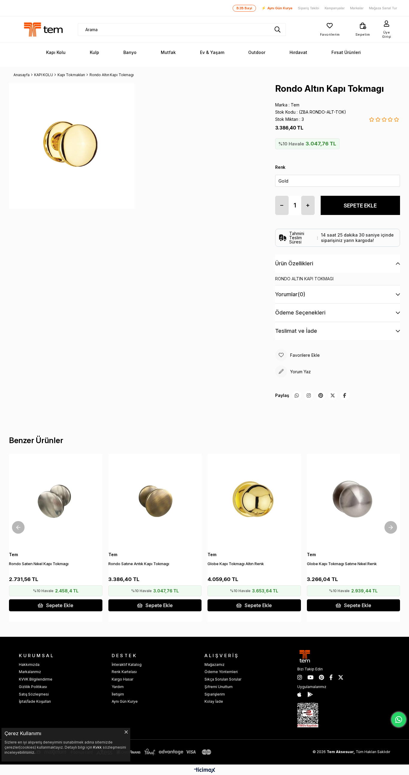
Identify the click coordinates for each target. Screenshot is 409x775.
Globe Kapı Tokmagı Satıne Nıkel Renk (342, 563)
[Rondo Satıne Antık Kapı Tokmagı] (155, 500)
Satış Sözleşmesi (34, 694)
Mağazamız (215, 664)
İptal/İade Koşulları (35, 701)
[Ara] (277, 30)
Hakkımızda (29, 664)
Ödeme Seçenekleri (300, 312)
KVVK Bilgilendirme (35, 679)
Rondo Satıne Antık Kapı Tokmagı (138, 563)
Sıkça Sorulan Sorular (223, 679)
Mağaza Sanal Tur (383, 8)
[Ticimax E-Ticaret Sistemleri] (204, 771)
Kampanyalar (335, 8)
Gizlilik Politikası (33, 686)
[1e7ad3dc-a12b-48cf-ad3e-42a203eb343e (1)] (307, 715)
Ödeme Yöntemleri (221, 671)
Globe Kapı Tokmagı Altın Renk (235, 563)
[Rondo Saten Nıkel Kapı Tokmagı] (55, 500)
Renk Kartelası (124, 671)
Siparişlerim (215, 694)
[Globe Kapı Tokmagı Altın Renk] (254, 500)
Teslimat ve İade (296, 331)
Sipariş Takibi (308, 8)
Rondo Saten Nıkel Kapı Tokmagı (39, 563)
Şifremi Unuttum (219, 686)
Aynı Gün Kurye (277, 8)
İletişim (118, 694)
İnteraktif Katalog (127, 664)
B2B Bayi (244, 8)
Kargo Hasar (122, 679)
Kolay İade (214, 701)
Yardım (118, 686)
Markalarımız (30, 671)
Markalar (356, 8)
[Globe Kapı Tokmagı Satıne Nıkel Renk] (353, 500)
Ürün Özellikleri (294, 263)
